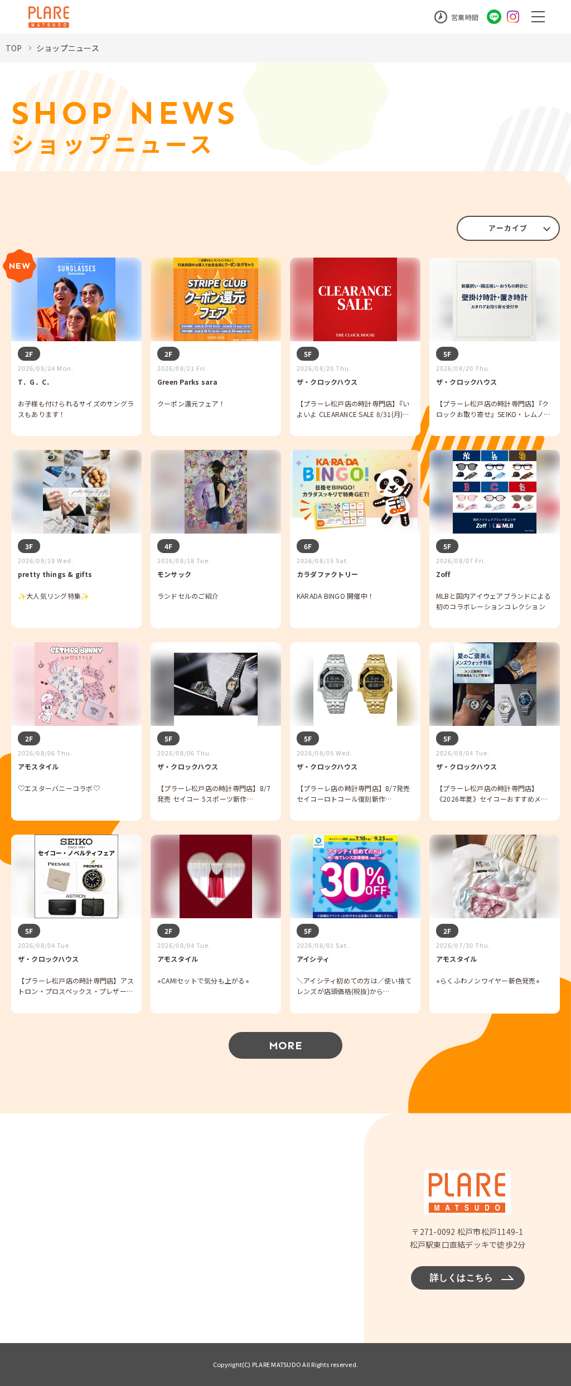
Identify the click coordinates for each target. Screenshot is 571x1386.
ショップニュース (67, 48)
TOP (14, 48)
